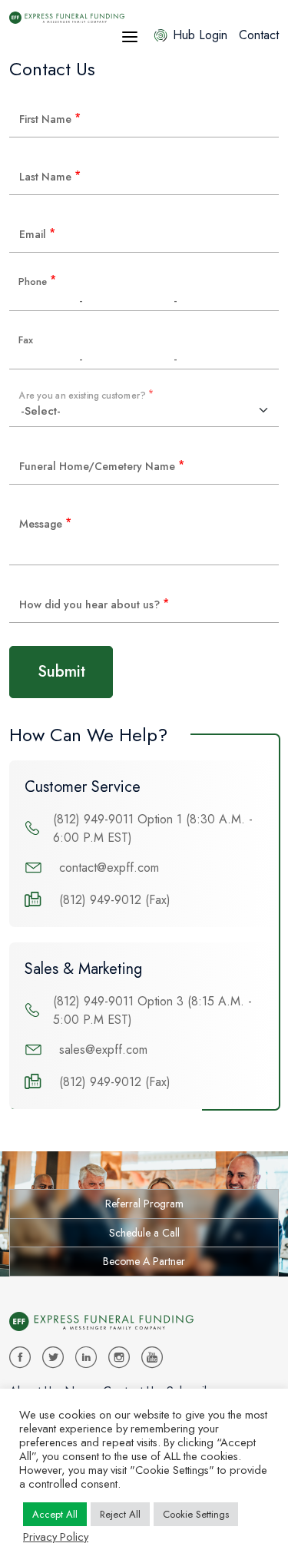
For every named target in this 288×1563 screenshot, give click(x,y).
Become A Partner (144, 1261)
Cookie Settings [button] (196, 1514)
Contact (259, 35)
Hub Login (200, 35)
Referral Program (144, 1203)
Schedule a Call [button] (144, 1232)
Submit (61, 672)
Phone (37, 282)
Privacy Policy (55, 1537)
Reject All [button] (120, 1514)
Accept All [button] (55, 1514)
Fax (25, 340)
